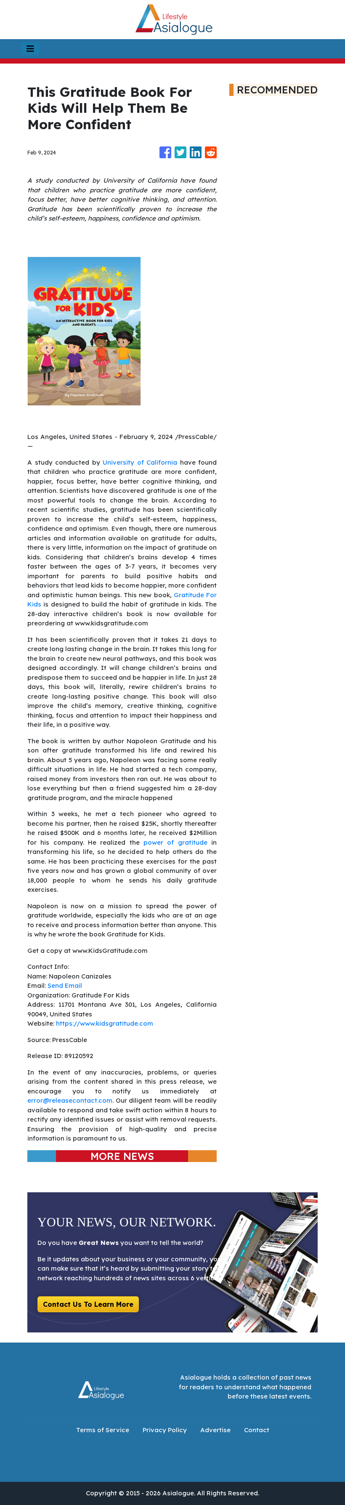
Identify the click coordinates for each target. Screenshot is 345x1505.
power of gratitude (175, 842)
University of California (140, 462)
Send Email (65, 985)
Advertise (215, 1430)
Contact (256, 1430)
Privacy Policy (165, 1430)
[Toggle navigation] (30, 49)
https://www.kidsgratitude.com (104, 1023)
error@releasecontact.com (69, 1100)
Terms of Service (102, 1430)
